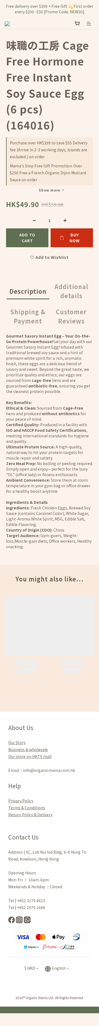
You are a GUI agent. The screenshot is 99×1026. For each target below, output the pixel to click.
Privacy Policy (20, 800)
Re (10, 814)
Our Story (17, 742)
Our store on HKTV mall (29, 756)
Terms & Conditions (26, 807)
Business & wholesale (28, 749)
